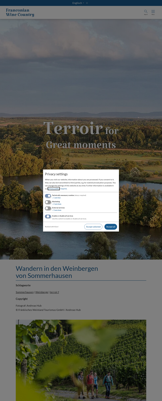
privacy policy (53, 188)
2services (56, 204)
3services (56, 210)
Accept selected (93, 226)
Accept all (110, 226)
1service (56, 198)
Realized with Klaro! (51, 227)
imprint (64, 188)
